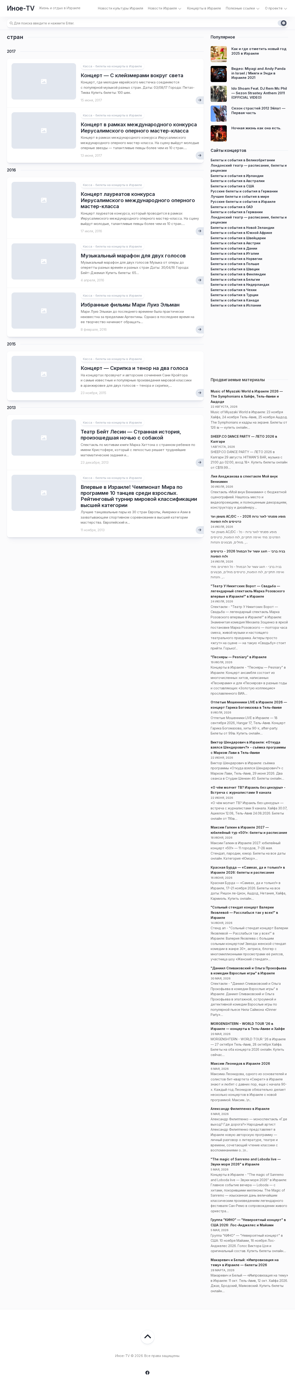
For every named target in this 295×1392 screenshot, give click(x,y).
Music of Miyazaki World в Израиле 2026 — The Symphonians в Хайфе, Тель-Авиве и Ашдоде (247, 396)
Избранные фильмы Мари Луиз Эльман (130, 305)
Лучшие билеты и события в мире (240, 196)
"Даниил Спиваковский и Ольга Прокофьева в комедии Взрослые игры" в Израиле (248, 970)
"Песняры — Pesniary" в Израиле (239, 657)
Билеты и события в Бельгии (235, 279)
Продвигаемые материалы (238, 379)
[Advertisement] (249, 340)
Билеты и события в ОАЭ (232, 207)
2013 (11, 407)
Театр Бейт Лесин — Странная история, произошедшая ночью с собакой (131, 435)
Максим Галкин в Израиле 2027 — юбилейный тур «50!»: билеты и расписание (249, 830)
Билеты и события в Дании (234, 248)
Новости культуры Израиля (120, 8)
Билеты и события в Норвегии (236, 259)
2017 (11, 51)
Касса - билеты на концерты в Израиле (112, 66)
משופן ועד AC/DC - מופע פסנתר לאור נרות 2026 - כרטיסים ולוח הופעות (248, 519)
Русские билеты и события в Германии (244, 191)
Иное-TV (20, 8)
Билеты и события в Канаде (235, 300)
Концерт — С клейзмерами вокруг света (132, 75)
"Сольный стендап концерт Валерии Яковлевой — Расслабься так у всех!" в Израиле (244, 912)
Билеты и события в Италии (235, 253)
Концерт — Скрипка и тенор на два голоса (134, 368)
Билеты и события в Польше (235, 264)
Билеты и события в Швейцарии (238, 238)
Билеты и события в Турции (234, 295)
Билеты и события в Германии (237, 212)
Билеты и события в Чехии (234, 290)
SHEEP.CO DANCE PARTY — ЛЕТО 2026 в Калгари (244, 439)
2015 (11, 344)
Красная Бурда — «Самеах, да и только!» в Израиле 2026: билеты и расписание (248, 870)
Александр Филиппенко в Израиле (240, 1109)
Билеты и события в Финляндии (238, 274)
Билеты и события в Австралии (238, 181)
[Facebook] (147, 1373)
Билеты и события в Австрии (235, 243)
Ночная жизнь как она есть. (256, 128)
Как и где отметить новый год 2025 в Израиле (258, 51)
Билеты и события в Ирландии (237, 176)
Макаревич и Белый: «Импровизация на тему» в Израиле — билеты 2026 (245, 1262)
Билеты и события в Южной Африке (241, 233)
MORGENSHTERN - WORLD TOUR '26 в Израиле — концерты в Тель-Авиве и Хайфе (248, 1026)
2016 (11, 170)
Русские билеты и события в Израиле (243, 201)
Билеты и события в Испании (236, 305)
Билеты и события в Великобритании (243, 160)
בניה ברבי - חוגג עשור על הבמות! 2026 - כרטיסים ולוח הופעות (248, 553)
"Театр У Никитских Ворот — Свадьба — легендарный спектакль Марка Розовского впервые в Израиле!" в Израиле (248, 591)
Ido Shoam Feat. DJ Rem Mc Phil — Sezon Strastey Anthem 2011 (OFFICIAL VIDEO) (259, 93)
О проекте (274, 8)
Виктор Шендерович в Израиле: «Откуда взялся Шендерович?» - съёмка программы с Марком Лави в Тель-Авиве (248, 747)
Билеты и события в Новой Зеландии (242, 228)
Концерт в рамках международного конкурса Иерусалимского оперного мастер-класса (139, 127)
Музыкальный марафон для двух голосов (133, 256)
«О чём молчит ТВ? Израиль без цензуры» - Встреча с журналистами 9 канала (248, 790)
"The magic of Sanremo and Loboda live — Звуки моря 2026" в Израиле (246, 1161)
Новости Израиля (162, 8)
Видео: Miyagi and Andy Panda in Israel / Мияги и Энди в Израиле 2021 (258, 73)
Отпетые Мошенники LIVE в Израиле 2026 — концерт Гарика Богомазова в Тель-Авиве (249, 704)
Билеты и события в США (232, 186)
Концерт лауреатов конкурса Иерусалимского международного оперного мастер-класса (138, 200)
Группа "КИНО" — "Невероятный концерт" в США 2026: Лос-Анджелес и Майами (248, 1222)
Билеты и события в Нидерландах (240, 284)
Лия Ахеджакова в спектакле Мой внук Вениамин (244, 479)
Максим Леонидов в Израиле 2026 (240, 1063)
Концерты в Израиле (204, 8)
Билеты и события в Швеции (235, 269)
